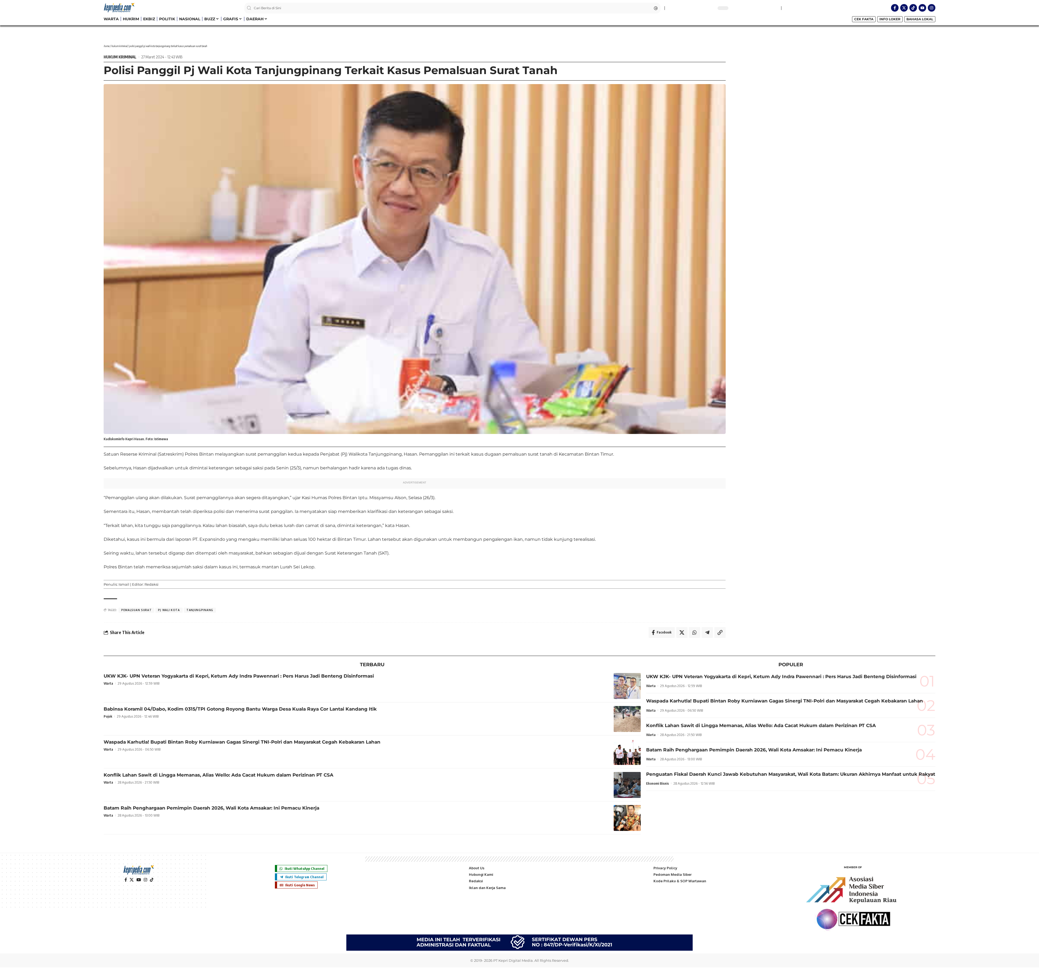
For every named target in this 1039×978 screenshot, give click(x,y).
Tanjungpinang (199, 610)
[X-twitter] (904, 8)
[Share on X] (682, 632)
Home (106, 46)
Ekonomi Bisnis (657, 783)
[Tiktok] (913, 8)
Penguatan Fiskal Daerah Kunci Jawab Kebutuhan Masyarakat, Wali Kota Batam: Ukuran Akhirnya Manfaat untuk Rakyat (790, 774)
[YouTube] (138, 879)
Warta (108, 683)
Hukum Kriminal (119, 46)
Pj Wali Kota (169, 610)
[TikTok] (152, 879)
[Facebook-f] (895, 8)
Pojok (108, 716)
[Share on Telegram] (707, 632)
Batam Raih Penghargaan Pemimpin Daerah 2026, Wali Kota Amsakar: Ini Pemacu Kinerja (211, 808)
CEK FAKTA (863, 19)
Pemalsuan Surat (136, 610)
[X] (131, 879)
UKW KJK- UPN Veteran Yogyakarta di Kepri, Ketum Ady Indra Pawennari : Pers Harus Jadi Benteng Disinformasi (239, 676)
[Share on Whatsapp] (694, 632)
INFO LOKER (889, 19)
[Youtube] (922, 8)
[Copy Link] (720, 632)
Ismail (124, 584)
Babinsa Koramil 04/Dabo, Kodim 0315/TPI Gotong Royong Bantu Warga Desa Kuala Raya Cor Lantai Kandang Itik (240, 709)
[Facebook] (125, 879)
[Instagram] (931, 8)
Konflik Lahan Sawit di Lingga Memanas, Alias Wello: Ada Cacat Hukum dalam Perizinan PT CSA (218, 775)
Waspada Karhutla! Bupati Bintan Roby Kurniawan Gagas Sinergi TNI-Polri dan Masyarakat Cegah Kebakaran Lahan (242, 742)
